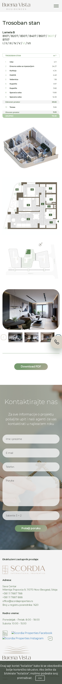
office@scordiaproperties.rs (17, 601)
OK (40, 678)
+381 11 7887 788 (12, 593)
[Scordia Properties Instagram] (22, 638)
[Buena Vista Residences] (16, 6)
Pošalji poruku (31, 528)
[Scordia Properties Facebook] (32, 633)
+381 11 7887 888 (12, 597)
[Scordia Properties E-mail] (50, 638)
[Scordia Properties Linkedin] (5, 633)
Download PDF (31, 366)
